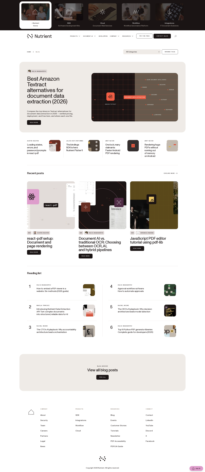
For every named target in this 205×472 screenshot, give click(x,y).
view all (102, 377)
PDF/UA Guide (117, 446)
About (43, 415)
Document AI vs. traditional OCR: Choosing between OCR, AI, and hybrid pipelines (100, 244)
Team (42, 425)
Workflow (79, 425)
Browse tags (170, 51)
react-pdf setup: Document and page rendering (40, 242)
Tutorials (115, 430)
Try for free (144, 36)
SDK (77, 415)
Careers (43, 430)
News (42, 446)
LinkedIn (149, 420)
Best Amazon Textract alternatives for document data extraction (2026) (47, 90)
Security (44, 420)
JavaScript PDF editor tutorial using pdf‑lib (148, 240)
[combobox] (142, 52)
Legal (42, 441)
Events (113, 420)
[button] (75, 36)
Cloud (78, 430)
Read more (34, 122)
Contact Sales (162, 36)
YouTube (149, 425)
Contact (149, 415)
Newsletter (115, 436)
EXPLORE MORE (169, 173)
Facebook (150, 441)
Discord (149, 430)
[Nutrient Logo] (39, 36)
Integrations (80, 420)
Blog (113, 415)
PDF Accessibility (118, 441)
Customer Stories (118, 425)
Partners (44, 436)
